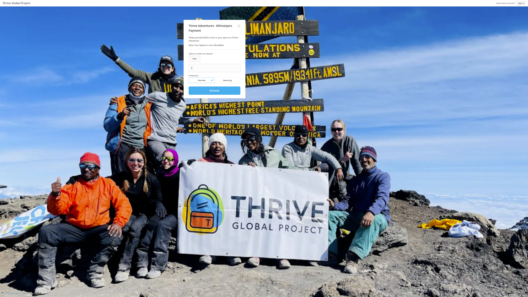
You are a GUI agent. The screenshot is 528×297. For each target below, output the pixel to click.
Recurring (227, 80)
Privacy (519, 293)
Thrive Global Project (12, 293)
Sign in (521, 3)
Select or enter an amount (201, 54)
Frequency (193, 75)
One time (201, 80)
